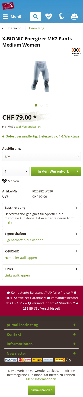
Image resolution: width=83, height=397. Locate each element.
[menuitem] (6, 16)
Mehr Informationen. (41, 379)
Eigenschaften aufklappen (24, 240)
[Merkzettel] (48, 16)
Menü (12, 16)
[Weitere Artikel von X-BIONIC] (76, 52)
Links (9, 269)
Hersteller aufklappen (21, 258)
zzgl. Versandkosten (28, 126)
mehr (9, 222)
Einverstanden (41, 390)
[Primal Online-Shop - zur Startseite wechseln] (8, 6)
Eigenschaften (15, 233)
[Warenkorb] (74, 16)
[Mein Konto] (61, 16)
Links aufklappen (17, 275)
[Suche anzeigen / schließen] (35, 16)
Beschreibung (15, 207)
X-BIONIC (12, 251)
